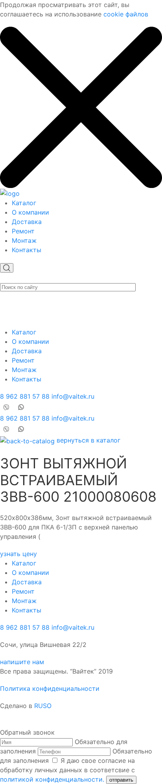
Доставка (27, 222)
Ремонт (23, 231)
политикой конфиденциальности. (52, 779)
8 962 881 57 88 (25, 396)
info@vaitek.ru (73, 396)
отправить (121, 780)
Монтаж (24, 240)
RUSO (43, 706)
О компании (30, 212)
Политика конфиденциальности (49, 688)
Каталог (24, 203)
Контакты (26, 250)
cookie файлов (125, 14)
